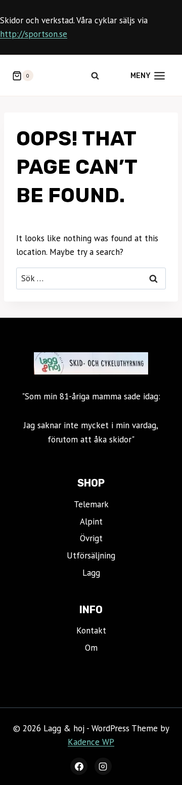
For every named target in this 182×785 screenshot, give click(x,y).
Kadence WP (91, 741)
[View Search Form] (95, 75)
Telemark (91, 504)
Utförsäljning (91, 555)
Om (91, 647)
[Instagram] (103, 766)
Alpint (91, 521)
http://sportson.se (33, 34)
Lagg (91, 572)
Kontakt (91, 630)
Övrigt (91, 538)
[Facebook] (78, 766)
